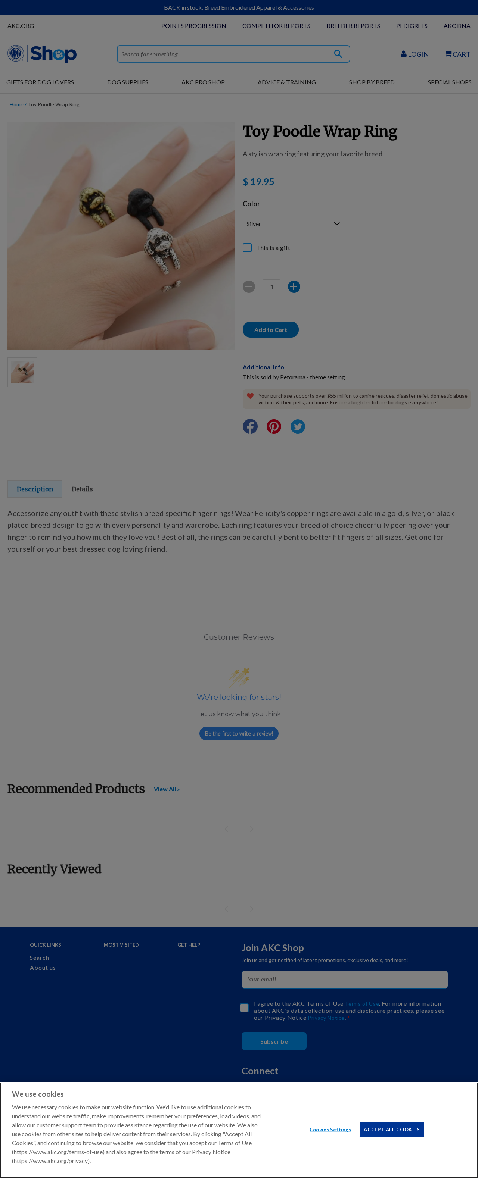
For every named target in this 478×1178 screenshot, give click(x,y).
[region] (239, 1130)
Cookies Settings (330, 1129)
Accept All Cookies (392, 1129)
